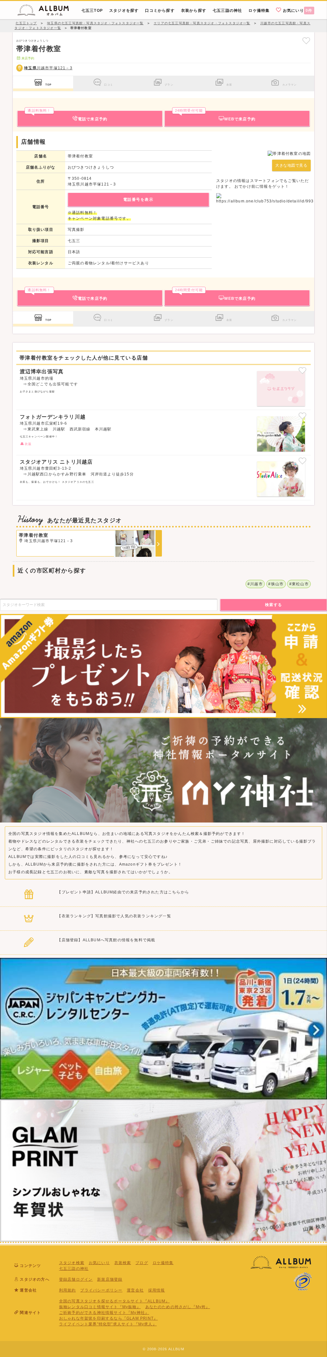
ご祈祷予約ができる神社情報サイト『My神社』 (104, 1312)
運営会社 (135, 1290)
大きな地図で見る (291, 165)
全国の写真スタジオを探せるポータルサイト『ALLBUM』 (114, 1301)
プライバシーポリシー (101, 1290)
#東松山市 (299, 584)
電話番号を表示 (138, 199)
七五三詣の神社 (73, 1268)
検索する (273, 605)
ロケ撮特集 (163, 1263)
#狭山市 (276, 584)
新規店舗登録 (109, 1279)
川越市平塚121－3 (48, 68)
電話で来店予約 (67, 115)
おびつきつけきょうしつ (32, 40)
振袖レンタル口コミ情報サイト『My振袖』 (100, 1307)
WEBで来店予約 (215, 115)
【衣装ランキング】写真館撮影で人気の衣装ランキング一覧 (114, 916)
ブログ (141, 1263)
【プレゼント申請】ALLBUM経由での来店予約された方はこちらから (123, 892)
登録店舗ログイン (76, 1279)
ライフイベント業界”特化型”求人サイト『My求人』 (108, 1324)
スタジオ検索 (71, 1263)
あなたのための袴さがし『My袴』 (177, 1307)
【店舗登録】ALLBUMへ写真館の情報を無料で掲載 (106, 940)
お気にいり (297, 10)
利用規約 (67, 1290)
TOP (48, 84)
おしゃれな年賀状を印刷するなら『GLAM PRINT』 (108, 1318)
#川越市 (255, 584)
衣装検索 (122, 1263)
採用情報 (156, 1290)
